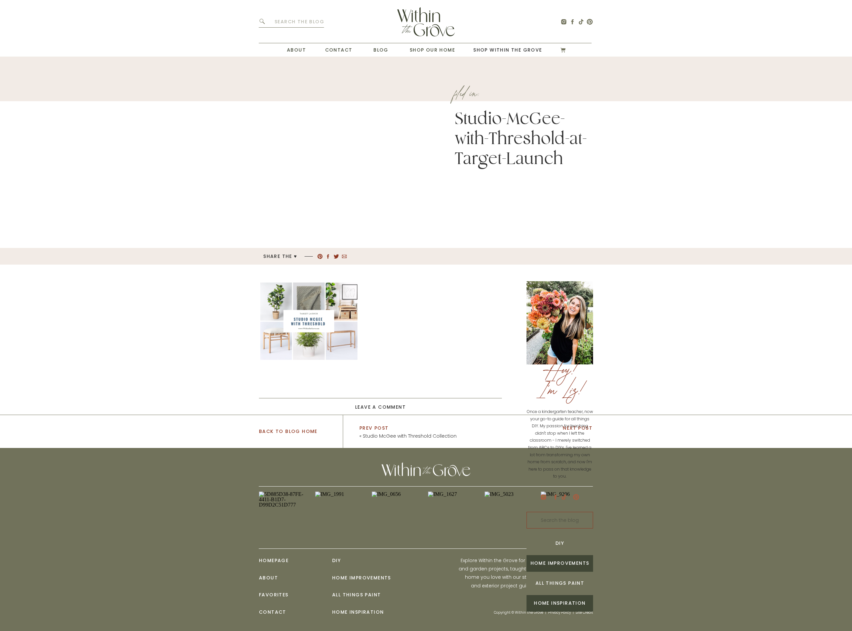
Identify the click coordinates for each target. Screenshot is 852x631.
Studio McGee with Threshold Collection (410, 436)
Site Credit (584, 612)
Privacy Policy (559, 612)
